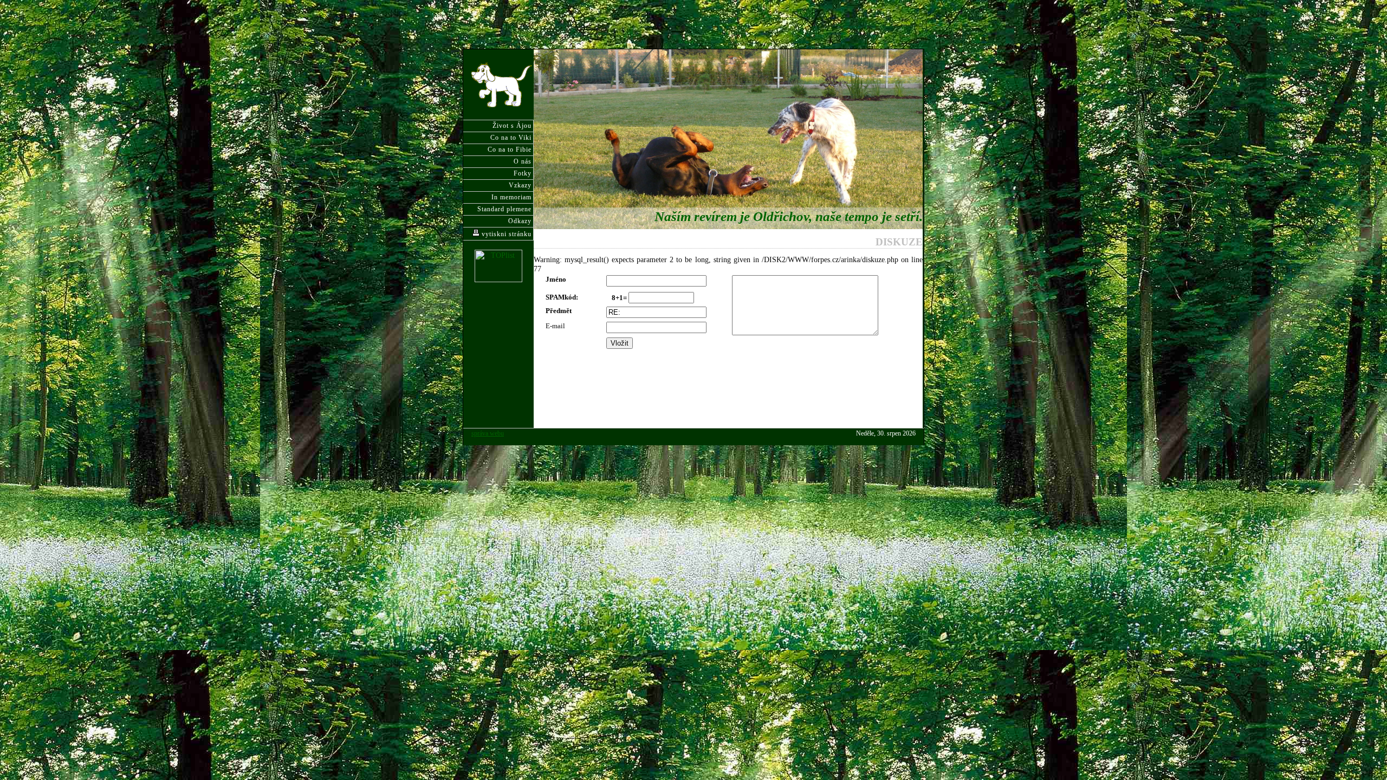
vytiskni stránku (505, 234)
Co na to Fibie (510, 149)
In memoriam (511, 197)
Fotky (523, 173)
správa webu (487, 433)
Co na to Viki (511, 137)
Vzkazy (520, 185)
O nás (523, 161)
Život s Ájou (512, 125)
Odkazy (520, 221)
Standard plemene (504, 209)
